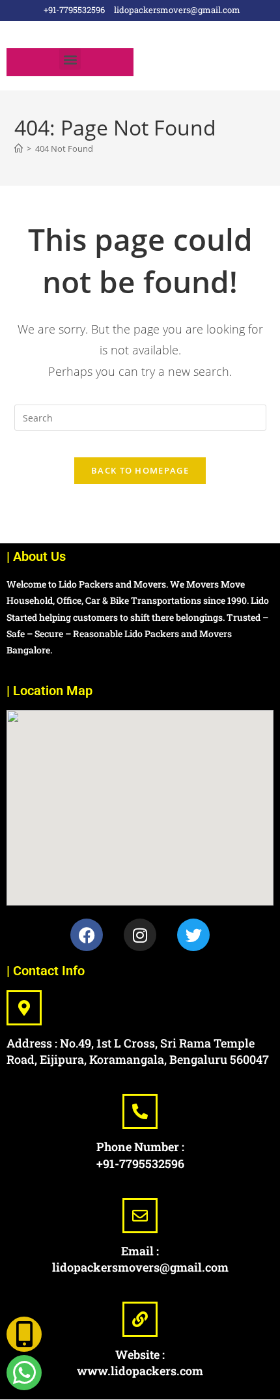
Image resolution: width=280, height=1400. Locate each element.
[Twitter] (193, 935)
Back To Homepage (140, 470)
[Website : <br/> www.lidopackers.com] (140, 1319)
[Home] (18, 148)
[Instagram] (140, 935)
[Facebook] (86, 935)
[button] (70, 59)
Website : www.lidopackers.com (140, 1363)
